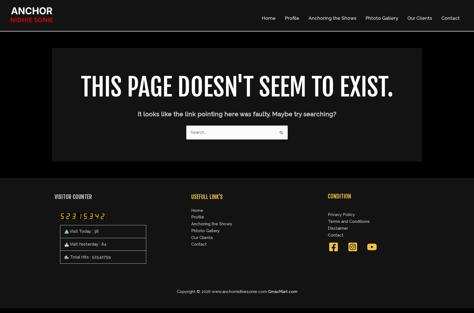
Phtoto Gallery (382, 18)
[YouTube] (372, 247)
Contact (450, 18)
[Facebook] (333, 247)
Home (269, 18)
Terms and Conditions (349, 221)
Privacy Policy (341, 214)
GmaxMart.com (282, 291)
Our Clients (419, 18)
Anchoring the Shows (332, 18)
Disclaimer (338, 228)
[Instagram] (353, 247)
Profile (292, 18)
